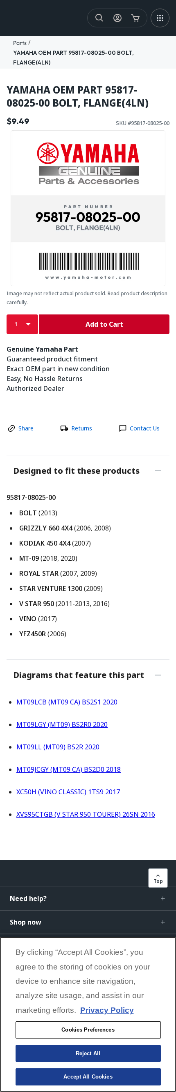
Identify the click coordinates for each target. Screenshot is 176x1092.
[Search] (99, 18)
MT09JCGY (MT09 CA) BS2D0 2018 (68, 769)
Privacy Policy (107, 1010)
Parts (20, 43)
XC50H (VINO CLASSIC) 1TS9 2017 (68, 791)
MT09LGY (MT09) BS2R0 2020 (62, 724)
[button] (88, 898)
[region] (88, 1014)
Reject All (88, 1053)
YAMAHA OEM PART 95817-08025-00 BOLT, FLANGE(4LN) (78, 96)
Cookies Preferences (87, 1030)
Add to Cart (104, 324)
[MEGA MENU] (160, 18)
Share (26, 428)
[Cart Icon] (135, 18)
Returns (81, 428)
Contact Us (145, 428)
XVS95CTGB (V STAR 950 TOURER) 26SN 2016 (85, 814)
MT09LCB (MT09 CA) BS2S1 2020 (66, 702)
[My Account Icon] (117, 18)
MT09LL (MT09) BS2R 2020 (57, 746)
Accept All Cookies (87, 1077)
